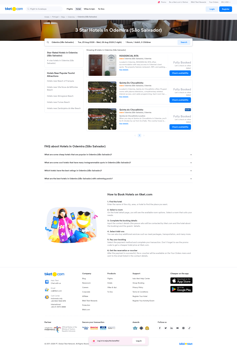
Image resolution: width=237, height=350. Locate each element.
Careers (85, 287)
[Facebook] (160, 328)
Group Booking (138, 283)
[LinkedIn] (172, 328)
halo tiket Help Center (141, 279)
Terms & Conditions (140, 292)
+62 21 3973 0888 (58, 307)
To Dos (110, 292)
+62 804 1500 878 (58, 301)
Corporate (86, 292)
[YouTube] (177, 328)
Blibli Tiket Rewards (198, 2)
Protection (86, 305)
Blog (84, 279)
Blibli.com (86, 310)
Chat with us (56, 283)
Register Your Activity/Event (143, 301)
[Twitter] (166, 328)
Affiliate (85, 296)
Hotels (109, 283)
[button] (118, 154)
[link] (212, 9)
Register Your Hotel (140, 296)
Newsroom (86, 283)
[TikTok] (189, 328)
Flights (110, 279)
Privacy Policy (138, 287)
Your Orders (213, 2)
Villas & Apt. (112, 287)
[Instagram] (183, 328)
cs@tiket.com (56, 291)
